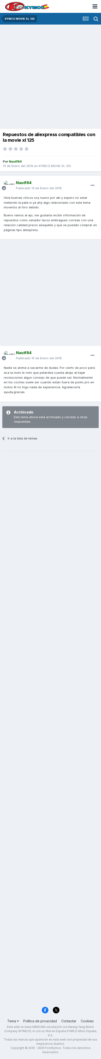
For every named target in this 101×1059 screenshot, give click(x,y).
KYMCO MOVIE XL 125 (55, 166)
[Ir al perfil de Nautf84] (8, 185)
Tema (12, 1021)
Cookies (87, 1021)
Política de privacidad (40, 1021)
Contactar (68, 1021)
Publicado (39, 188)
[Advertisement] (50, 77)
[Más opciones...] (92, 185)
